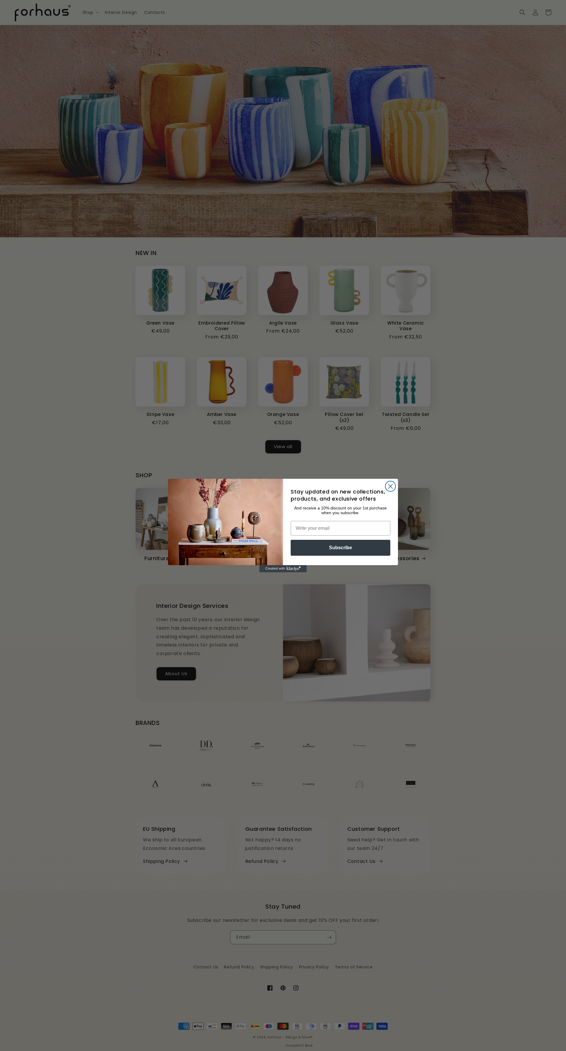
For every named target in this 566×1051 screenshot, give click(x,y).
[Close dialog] (390, 486)
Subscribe (340, 547)
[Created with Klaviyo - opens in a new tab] (283, 568)
